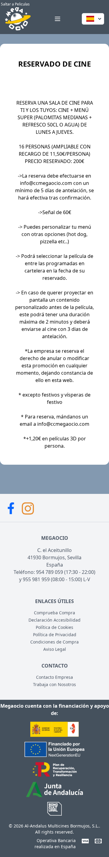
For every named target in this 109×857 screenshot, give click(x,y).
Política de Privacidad (54, 634)
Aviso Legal (54, 649)
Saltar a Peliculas (15, 4)
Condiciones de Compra (54, 642)
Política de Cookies (54, 627)
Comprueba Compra (54, 613)
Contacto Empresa (54, 677)
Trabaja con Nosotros (54, 684)
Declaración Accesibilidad (54, 620)
